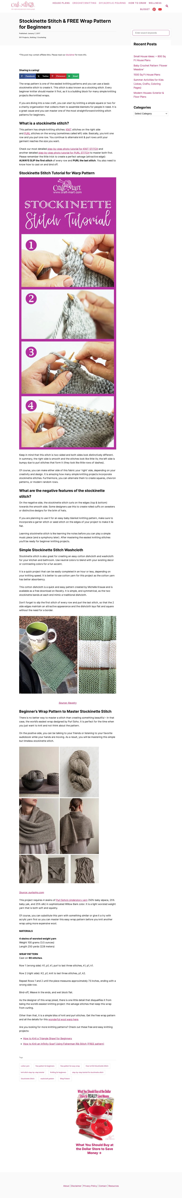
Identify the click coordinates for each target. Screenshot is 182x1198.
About (66, 1186)
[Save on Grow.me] (81, 76)
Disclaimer (76, 1186)
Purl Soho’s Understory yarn (72, 900)
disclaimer (70, 55)
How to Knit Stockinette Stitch (97, 1066)
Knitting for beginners (58, 1072)
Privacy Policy (90, 1186)
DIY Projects (24, 37)
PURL (27, 133)
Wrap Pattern (65, 1079)
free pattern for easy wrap (70, 1066)
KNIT (69, 129)
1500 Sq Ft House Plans (147, 74)
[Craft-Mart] (28, 6)
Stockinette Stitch (27, 1079)
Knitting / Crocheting (38, 37)
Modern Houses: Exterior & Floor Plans (149, 94)
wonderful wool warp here (63, 1019)
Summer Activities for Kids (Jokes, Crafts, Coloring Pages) (148, 83)
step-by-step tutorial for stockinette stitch (87, 1072)
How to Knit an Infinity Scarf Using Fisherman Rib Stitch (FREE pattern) (63, 1043)
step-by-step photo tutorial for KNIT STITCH (72, 148)
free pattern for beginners (45, 1066)
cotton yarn (25, 1066)
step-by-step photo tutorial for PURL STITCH (63, 152)
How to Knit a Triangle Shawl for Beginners (47, 1038)
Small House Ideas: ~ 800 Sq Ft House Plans (150, 58)
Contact (103, 1186)
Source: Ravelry (68, 702)
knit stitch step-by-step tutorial (32, 1072)
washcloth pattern (47, 1079)
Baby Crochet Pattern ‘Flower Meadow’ (150, 67)
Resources (113, 1186)
